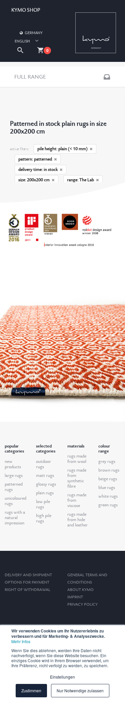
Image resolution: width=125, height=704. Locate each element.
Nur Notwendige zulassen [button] (80, 690)
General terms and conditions (87, 579)
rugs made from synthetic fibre (76, 478)
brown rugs (108, 470)
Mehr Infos (20, 641)
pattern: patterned (35, 159)
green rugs (108, 505)
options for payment (27, 582)
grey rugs (106, 461)
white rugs (108, 496)
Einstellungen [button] (62, 677)
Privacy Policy (82, 604)
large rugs (14, 475)
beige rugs (107, 479)
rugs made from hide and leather (77, 520)
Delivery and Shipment (28, 575)
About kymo (80, 589)
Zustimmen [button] (31, 690)
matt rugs (45, 475)
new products (13, 464)
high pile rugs (43, 518)
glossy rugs (46, 484)
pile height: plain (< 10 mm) (62, 149)
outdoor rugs (43, 464)
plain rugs (45, 493)
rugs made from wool (76, 459)
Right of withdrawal (27, 589)
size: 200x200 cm (34, 180)
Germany (34, 32)
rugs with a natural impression (15, 518)
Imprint (75, 597)
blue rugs (106, 487)
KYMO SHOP (25, 10)
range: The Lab (80, 180)
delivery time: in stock (38, 169)
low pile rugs (43, 504)
